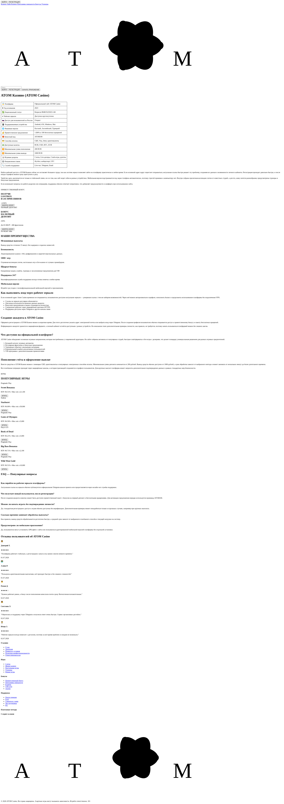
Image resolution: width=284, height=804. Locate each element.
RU (6, 705)
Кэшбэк (8, 685)
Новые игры (10, 672)
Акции (8, 689)
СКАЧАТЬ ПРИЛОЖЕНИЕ (30, 90)
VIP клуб (8, 687)
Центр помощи (11, 697)
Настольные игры (12, 668)
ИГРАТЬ (4, 396)
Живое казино (10, 666)
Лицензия (9, 649)
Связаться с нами (11, 701)
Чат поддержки (11, 703)
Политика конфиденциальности (17, 653)
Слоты (7, 664)
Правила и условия (12, 651)
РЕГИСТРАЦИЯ (14, 2)
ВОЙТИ (4, 2)
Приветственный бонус (14, 681)
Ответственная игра (13, 655)
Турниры (8, 670)
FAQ (7, 699)
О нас (7, 647)
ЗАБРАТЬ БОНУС (8, 205)
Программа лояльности (14, 683)
